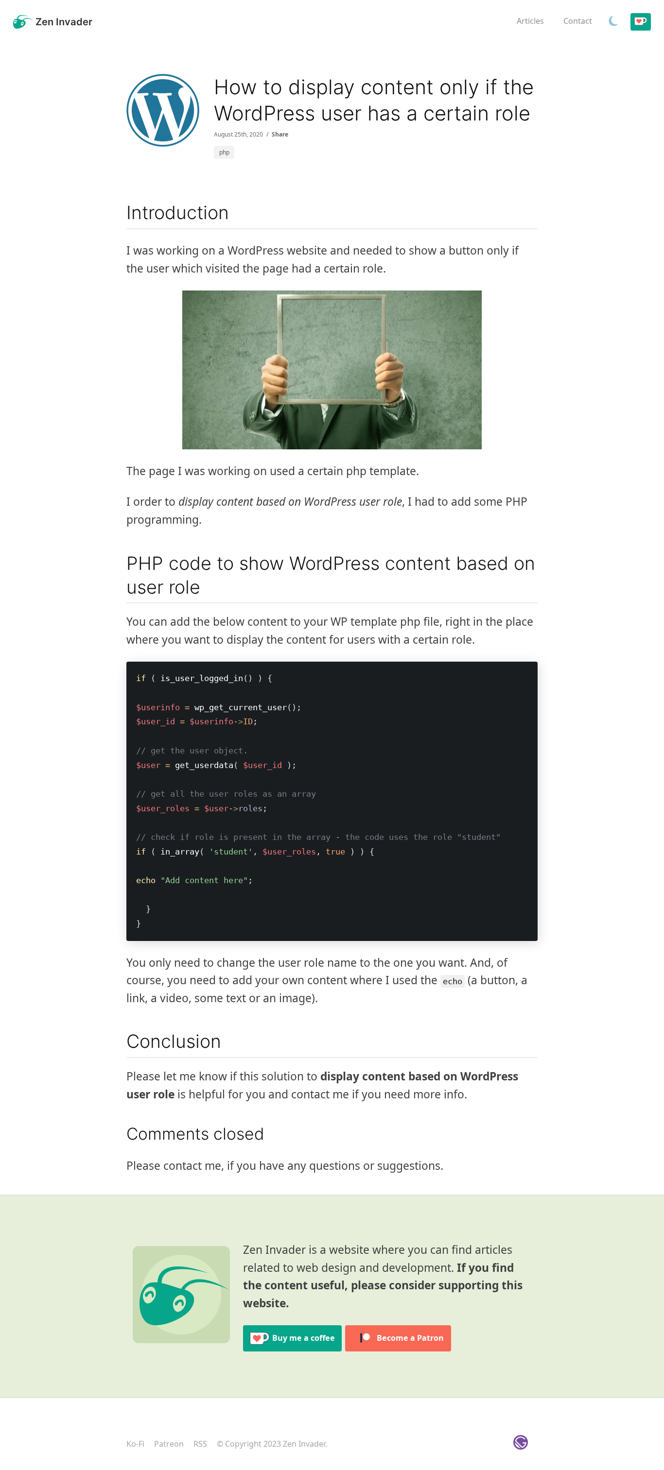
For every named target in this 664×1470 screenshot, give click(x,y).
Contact (577, 21)
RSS (200, 1443)
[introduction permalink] (121, 213)
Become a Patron (410, 1338)
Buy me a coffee (303, 1338)
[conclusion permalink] (121, 1042)
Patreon (169, 1443)
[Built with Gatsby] (520, 1444)
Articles (530, 21)
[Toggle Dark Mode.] (614, 22)
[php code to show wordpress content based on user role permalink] (121, 564)
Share (280, 134)
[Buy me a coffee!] (640, 22)
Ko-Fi (135, 1443)
